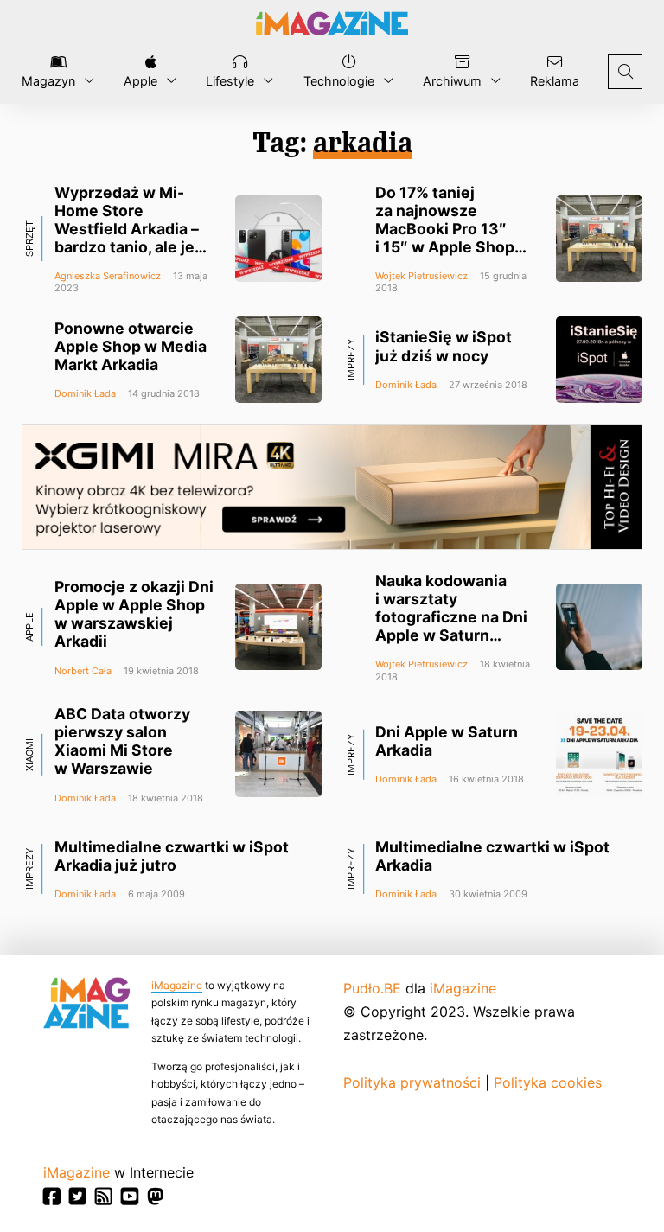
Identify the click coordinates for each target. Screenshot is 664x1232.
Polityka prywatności (412, 1082)
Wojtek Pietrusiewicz (421, 276)
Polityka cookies (548, 1082)
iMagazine (176, 985)
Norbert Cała (83, 671)
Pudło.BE (372, 988)
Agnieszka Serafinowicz (107, 276)
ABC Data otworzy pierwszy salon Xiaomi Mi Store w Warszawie (122, 741)
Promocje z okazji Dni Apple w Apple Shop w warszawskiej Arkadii (134, 614)
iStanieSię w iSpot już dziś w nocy (443, 346)
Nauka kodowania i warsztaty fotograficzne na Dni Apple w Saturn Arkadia (451, 617)
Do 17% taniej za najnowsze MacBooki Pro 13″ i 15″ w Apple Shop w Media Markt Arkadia (444, 238)
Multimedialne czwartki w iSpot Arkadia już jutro (171, 856)
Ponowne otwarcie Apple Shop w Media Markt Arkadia (130, 346)
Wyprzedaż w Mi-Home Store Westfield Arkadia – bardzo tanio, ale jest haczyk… (131, 229)
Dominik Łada (85, 393)
